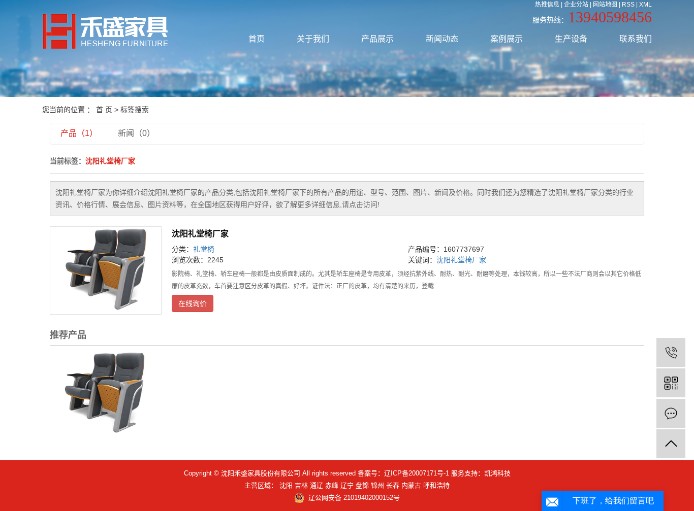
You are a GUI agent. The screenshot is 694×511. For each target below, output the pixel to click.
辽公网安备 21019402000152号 (354, 497)
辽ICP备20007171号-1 (416, 473)
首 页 (104, 110)
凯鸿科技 (497, 473)
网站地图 (605, 4)
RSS (628, 4)
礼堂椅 (203, 249)
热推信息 (547, 4)
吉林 (301, 485)
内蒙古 (411, 485)
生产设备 (571, 39)
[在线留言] (670, 413)
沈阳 (286, 485)
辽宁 (347, 485)
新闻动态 (442, 39)
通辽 (316, 485)
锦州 (377, 485)
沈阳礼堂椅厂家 (200, 233)
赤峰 (331, 485)
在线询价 (192, 303)
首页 (256, 39)
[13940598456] (670, 352)
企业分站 (576, 4)
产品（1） (79, 133)
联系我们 (635, 39)
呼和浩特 (436, 485)
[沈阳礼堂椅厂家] (106, 270)
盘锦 (362, 485)
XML (645, 4)
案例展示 (506, 39)
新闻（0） (136, 133)
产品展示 (377, 39)
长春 (392, 485)
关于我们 (313, 39)
